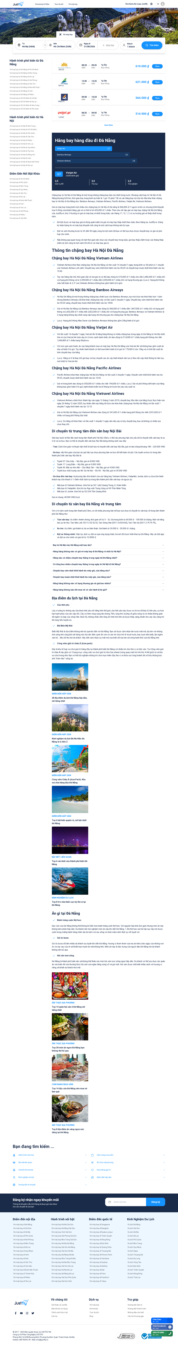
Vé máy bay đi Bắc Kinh (99, 1243)
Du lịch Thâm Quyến (136, 1270)
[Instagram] (27, 1313)
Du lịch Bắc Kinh (134, 1266)
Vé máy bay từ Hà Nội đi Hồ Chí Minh (23, 129)
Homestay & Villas (42, 4)
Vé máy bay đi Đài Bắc (99, 1266)
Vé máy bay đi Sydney (99, 1262)
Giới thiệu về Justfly (59, 1305)
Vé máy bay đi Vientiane (99, 1258)
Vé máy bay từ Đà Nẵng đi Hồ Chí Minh (24, 69)
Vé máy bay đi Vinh (21, 1255)
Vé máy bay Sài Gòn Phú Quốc (63, 1277)
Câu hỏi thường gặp (136, 1316)
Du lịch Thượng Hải (135, 1255)
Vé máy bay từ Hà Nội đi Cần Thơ (22, 137)
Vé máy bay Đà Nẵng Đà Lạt (62, 1274)
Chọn (157, 66)
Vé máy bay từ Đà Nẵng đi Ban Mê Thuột (24, 87)
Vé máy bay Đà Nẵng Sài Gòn (63, 1228)
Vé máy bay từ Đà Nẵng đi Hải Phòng (23, 80)
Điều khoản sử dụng (59, 1309)
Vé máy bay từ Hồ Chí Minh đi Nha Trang (24, 105)
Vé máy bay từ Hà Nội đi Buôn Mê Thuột (24, 162)
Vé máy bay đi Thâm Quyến (101, 1236)
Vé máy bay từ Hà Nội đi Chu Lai (21, 144)
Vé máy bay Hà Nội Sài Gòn (62, 1224)
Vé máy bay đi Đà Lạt (17, 197)
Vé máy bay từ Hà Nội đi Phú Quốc (22, 133)
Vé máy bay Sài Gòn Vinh (61, 1281)
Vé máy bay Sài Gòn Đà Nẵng (63, 1247)
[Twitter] (33, 1313)
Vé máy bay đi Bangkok (99, 1228)
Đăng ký (155, 1202)
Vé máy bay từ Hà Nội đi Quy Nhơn (22, 147)
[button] (108, 545)
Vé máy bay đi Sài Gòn (22, 1228)
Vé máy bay (73, 4)
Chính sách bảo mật (59, 1312)
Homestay (94, 1309)
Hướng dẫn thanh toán (137, 1309)
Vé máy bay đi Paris (98, 1274)
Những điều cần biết (136, 1312)
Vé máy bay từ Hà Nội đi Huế (20, 158)
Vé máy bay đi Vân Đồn (18, 218)
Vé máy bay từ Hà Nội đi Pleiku (21, 140)
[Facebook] (16, 1313)
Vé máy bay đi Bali (97, 1270)
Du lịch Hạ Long (134, 1258)
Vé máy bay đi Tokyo (98, 1281)
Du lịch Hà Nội (133, 1232)
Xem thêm (108, 125)
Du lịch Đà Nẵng (134, 1224)
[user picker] (160, 4)
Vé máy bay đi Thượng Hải (100, 1251)
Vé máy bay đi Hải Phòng (19, 211)
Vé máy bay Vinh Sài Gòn (61, 1232)
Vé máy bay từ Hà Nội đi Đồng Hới (22, 155)
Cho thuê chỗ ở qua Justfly (136, 4)
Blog (91, 1316)
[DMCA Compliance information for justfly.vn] (126, 1336)
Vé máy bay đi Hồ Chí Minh (19, 179)
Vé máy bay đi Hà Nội (21, 1232)
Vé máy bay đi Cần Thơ (18, 193)
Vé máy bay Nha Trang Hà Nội (63, 1258)
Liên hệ (54, 1316)
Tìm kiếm (154, 45)
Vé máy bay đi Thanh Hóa (23, 1274)
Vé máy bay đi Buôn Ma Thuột (25, 1270)
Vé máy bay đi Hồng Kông (100, 1240)
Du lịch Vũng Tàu (134, 1262)
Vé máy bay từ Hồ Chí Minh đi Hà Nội (23, 98)
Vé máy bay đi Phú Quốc (18, 182)
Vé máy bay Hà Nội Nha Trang (63, 1262)
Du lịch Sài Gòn (134, 1228)
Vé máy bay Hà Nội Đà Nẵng (62, 1243)
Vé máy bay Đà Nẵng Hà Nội (62, 1255)
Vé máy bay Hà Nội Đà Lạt (61, 1270)
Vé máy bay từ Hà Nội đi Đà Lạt (21, 165)
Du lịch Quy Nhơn (134, 1247)
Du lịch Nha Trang (135, 1243)
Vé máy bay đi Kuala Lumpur (101, 1232)
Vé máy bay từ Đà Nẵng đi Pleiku (22, 94)
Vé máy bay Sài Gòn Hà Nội (62, 1251)
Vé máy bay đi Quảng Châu (101, 1247)
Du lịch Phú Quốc (134, 1240)
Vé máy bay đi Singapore (100, 1224)
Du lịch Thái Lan (134, 1277)
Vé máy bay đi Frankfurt (99, 1277)
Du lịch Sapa (133, 1251)
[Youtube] (21, 1313)
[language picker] (151, 4)
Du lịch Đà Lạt (133, 1236)
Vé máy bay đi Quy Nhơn (19, 190)
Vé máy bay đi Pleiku (17, 215)
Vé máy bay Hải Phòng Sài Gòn (63, 1236)
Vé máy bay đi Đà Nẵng (22, 1224)
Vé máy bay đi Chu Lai (18, 207)
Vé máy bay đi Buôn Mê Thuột (21, 200)
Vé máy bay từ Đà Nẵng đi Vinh (21, 91)
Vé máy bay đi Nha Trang (19, 186)
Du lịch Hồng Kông (135, 1274)
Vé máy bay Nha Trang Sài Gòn (64, 1240)
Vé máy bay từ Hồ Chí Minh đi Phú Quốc (24, 109)
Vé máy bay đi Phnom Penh (101, 1255)
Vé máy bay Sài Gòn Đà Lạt (62, 1266)
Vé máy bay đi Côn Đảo (22, 1266)
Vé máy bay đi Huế (16, 204)
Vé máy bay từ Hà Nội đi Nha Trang (22, 126)
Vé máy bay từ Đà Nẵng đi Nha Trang (23, 73)
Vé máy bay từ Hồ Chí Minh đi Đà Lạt (23, 102)
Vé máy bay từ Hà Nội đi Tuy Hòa (22, 151)
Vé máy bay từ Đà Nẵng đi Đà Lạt (22, 77)
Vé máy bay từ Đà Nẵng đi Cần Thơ (22, 84)
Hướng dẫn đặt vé (135, 1305)
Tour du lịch (58, 4)
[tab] (25, 34)
